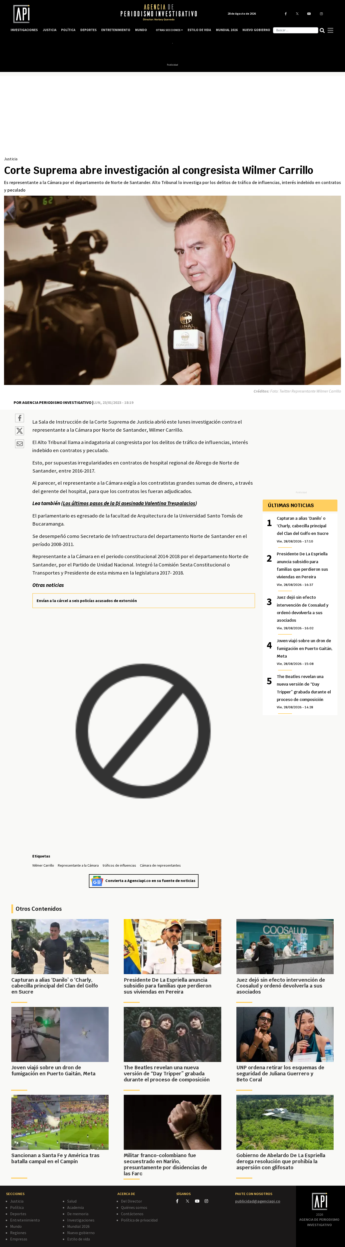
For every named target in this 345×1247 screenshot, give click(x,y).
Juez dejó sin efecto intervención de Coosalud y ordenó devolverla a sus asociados (302, 612)
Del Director (131, 1201)
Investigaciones (80, 1220)
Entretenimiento (25, 1220)
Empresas (18, 1238)
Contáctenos (132, 1213)
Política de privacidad (139, 1220)
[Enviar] (19, 444)
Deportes (18, 1213)
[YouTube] (200, 1201)
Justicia (10, 158)
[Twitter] (190, 1201)
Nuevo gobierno (81, 1232)
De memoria (77, 1213)
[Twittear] (19, 433)
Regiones (18, 1232)
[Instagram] (209, 1201)
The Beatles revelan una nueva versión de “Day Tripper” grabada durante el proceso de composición (304, 692)
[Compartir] (19, 418)
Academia (75, 1207)
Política (17, 1207)
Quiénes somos (134, 1207)
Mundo (16, 1226)
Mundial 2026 (78, 1226)
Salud (72, 1201)
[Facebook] (181, 1201)
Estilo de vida (78, 1238)
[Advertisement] (172, 118)
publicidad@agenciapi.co (257, 1201)
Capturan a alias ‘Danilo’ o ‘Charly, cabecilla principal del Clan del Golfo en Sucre (303, 529)
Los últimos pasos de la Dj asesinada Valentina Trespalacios (129, 503)
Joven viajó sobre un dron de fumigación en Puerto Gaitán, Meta (304, 652)
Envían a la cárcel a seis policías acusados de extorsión (87, 600)
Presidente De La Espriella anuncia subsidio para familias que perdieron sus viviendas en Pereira (302, 569)
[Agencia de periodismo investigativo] (60, 14)
